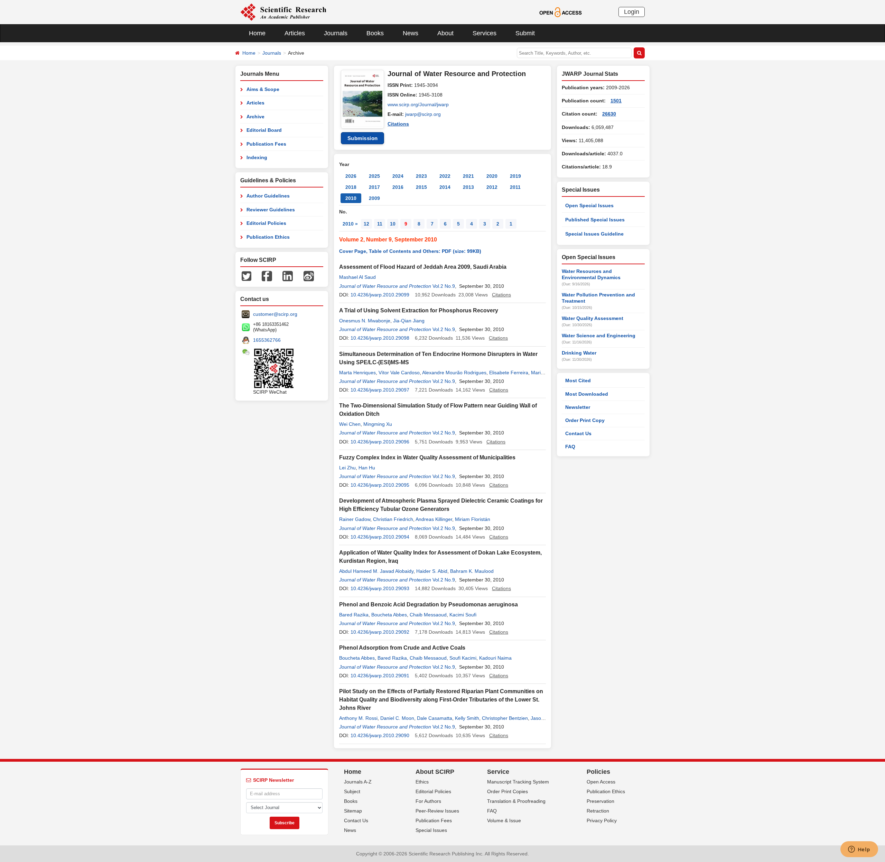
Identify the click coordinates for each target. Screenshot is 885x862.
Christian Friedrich (393, 519)
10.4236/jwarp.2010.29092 (380, 632)
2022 (444, 176)
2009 (374, 198)
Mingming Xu (377, 424)
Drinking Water (579, 353)
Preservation (600, 801)
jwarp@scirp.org (423, 114)
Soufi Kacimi (462, 658)
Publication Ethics (268, 237)
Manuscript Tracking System (518, 782)
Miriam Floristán (472, 519)
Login (631, 11)
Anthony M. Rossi (358, 718)
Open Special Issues (589, 205)
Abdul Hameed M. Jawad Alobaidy (376, 571)
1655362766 (267, 340)
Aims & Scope (262, 89)
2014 (444, 187)
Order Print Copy (585, 420)
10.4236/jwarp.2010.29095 (380, 485)
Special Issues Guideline (594, 234)
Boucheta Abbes (389, 614)
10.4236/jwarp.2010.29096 (380, 441)
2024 (397, 176)
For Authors (428, 801)
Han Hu (366, 467)
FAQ (570, 446)
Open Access (601, 782)
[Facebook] (267, 275)
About (445, 33)
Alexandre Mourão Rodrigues (454, 372)
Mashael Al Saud (357, 277)
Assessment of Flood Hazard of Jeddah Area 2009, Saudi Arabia (422, 267)
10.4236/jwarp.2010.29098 (380, 338)
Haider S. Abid (431, 571)
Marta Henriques (357, 372)
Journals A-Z (358, 782)
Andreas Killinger (434, 519)
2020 (491, 176)
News (410, 33)
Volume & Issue (504, 820)
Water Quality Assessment (592, 318)
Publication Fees (266, 144)
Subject (352, 791)
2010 (350, 198)
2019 (515, 176)
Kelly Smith (467, 718)
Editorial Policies (266, 223)
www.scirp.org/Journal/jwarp (418, 104)
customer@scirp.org (275, 314)
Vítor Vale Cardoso (399, 372)
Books (375, 33)
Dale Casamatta (434, 718)
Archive (255, 116)
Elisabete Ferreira (508, 372)
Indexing (256, 157)
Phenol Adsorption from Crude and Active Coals (402, 648)
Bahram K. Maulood (472, 571)
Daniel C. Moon (397, 718)
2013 (468, 187)
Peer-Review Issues (437, 811)
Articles (295, 33)
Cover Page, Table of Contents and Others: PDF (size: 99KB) (410, 251)
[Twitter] (246, 275)
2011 (515, 187)
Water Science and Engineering (598, 335)
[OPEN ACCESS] (560, 12)
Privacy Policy (602, 820)
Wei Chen (350, 424)
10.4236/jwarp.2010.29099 (380, 294)
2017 (374, 187)
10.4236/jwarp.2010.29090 (380, 735)
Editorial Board (264, 130)
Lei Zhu (347, 467)
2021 (468, 176)
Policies (598, 771)
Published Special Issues (595, 219)
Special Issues (431, 830)
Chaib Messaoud (428, 614)
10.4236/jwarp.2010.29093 (380, 588)
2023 (421, 176)
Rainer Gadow (354, 519)
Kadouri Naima (495, 658)
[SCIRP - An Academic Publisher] (283, 12)
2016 (397, 187)
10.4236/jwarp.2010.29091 (380, 675)
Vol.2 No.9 (443, 286)
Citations (398, 124)
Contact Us (578, 433)
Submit (525, 33)
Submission (362, 138)
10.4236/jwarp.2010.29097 (380, 390)
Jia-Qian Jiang (409, 320)
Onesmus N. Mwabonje (364, 320)
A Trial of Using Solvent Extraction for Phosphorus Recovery (418, 310)
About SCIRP (435, 771)
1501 (616, 100)
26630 (609, 114)
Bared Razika (354, 614)
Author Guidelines (268, 196)
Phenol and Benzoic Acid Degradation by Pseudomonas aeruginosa (428, 604)
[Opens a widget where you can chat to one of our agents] (859, 850)
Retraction (598, 811)
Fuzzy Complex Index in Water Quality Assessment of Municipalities (427, 457)
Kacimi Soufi (462, 614)
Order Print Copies (507, 791)
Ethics (422, 782)
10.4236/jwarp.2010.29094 (380, 537)
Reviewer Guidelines (270, 209)
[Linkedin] (287, 275)
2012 (491, 187)
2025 (374, 176)
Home (257, 33)
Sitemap (353, 811)
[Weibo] (309, 275)
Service (498, 771)
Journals (335, 33)
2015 (421, 187)
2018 (350, 187)
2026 (350, 176)
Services (484, 33)
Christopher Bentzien (505, 718)
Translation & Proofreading (516, 801)
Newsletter (577, 407)
